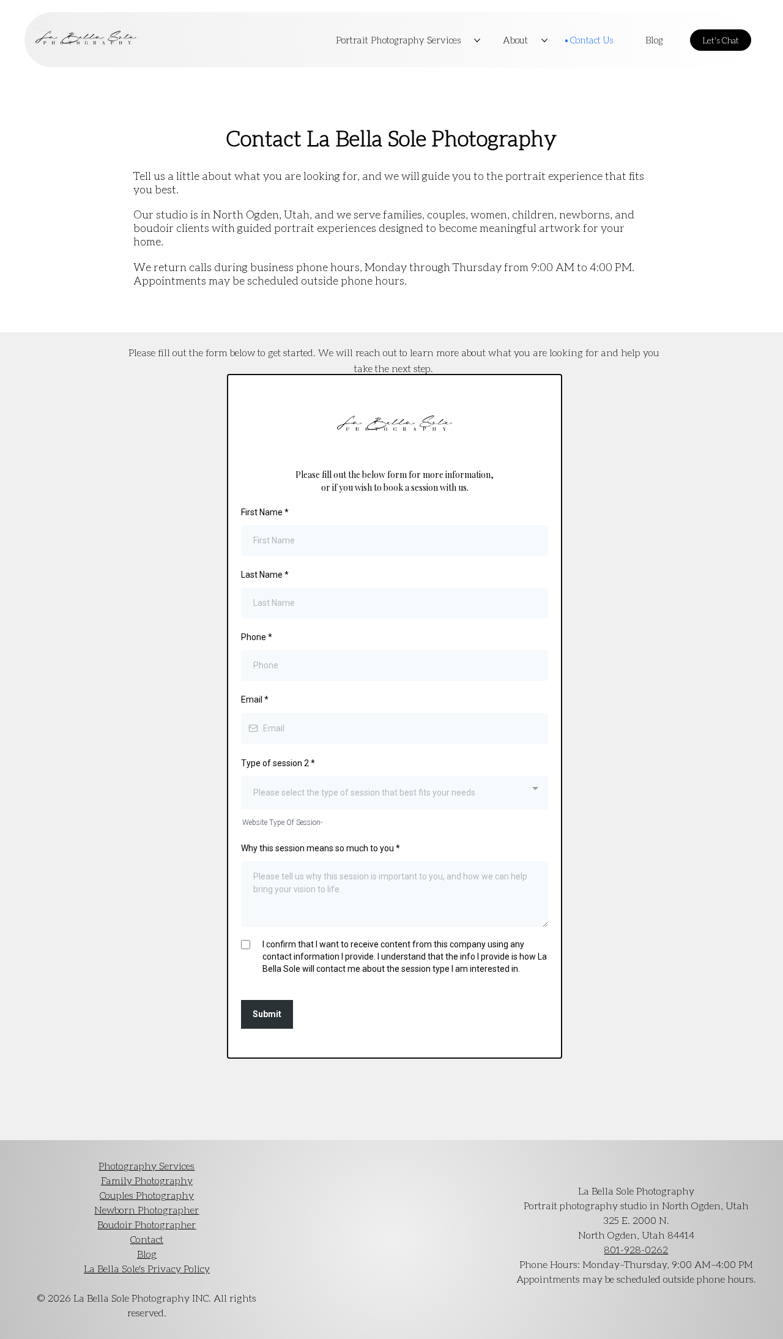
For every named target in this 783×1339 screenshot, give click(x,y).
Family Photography (147, 1180)
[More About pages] (544, 40)
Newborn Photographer (146, 1209)
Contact (146, 1239)
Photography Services (146, 1165)
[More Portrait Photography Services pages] (477, 40)
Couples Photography (147, 1195)
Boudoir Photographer (146, 1224)
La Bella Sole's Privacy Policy (147, 1268)
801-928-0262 (636, 1249)
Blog (147, 1253)
